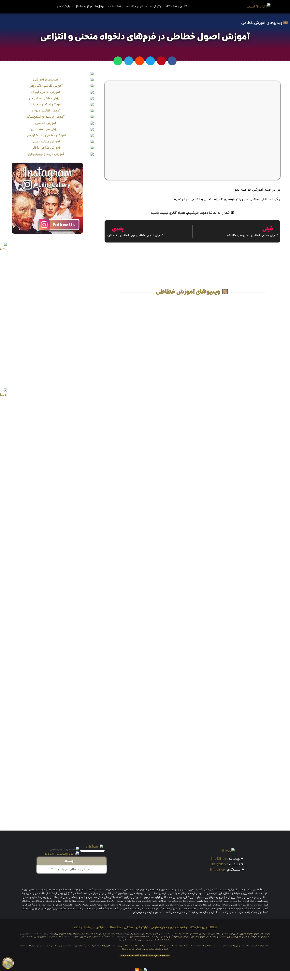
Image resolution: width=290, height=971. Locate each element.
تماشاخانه (114, 7)
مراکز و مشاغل (84, 7)
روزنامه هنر (130, 7)
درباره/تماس (65, 7)
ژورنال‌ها (100, 7)
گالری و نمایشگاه (176, 7)
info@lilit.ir (218, 859)
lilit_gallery (218, 864)
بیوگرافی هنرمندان (151, 7)
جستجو (70, 861)
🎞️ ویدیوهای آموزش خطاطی (264, 23)
